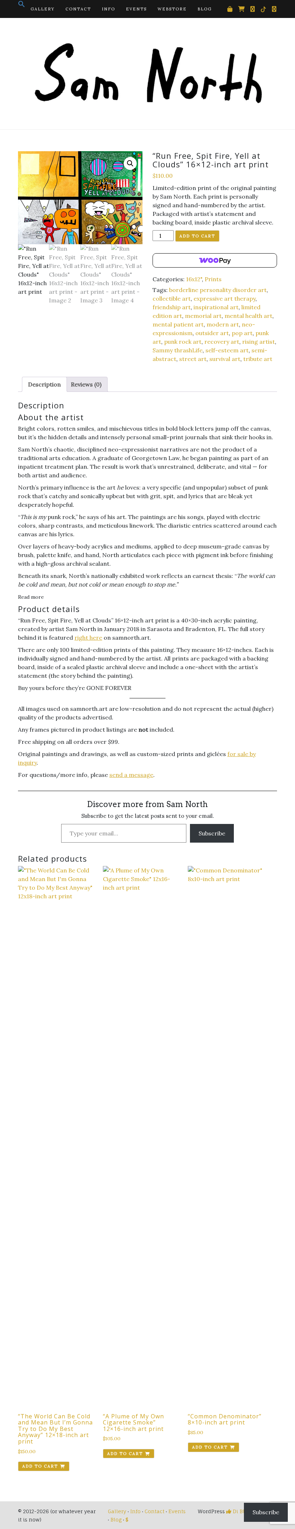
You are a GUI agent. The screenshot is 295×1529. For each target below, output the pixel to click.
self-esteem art (227, 350)
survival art (224, 358)
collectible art (172, 298)
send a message (131, 774)
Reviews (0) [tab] (86, 384)
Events (136, 8)
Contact (78, 8)
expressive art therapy (224, 298)
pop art (242, 333)
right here (88, 637)
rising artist (258, 341)
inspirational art (216, 307)
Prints (213, 279)
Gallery (43, 8)
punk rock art (182, 341)
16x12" (194, 279)
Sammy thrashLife (178, 350)
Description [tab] (44, 384)
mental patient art (178, 324)
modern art (222, 324)
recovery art (221, 341)
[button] (21, 6)
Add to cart (197, 235)
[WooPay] (215, 260)
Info (108, 8)
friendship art (172, 307)
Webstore (172, 8)
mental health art (248, 315)
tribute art (257, 358)
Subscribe (212, 833)
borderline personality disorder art (218, 289)
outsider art (212, 333)
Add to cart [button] (40, 1466)
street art (192, 358)
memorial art (203, 315)
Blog (205, 8)
